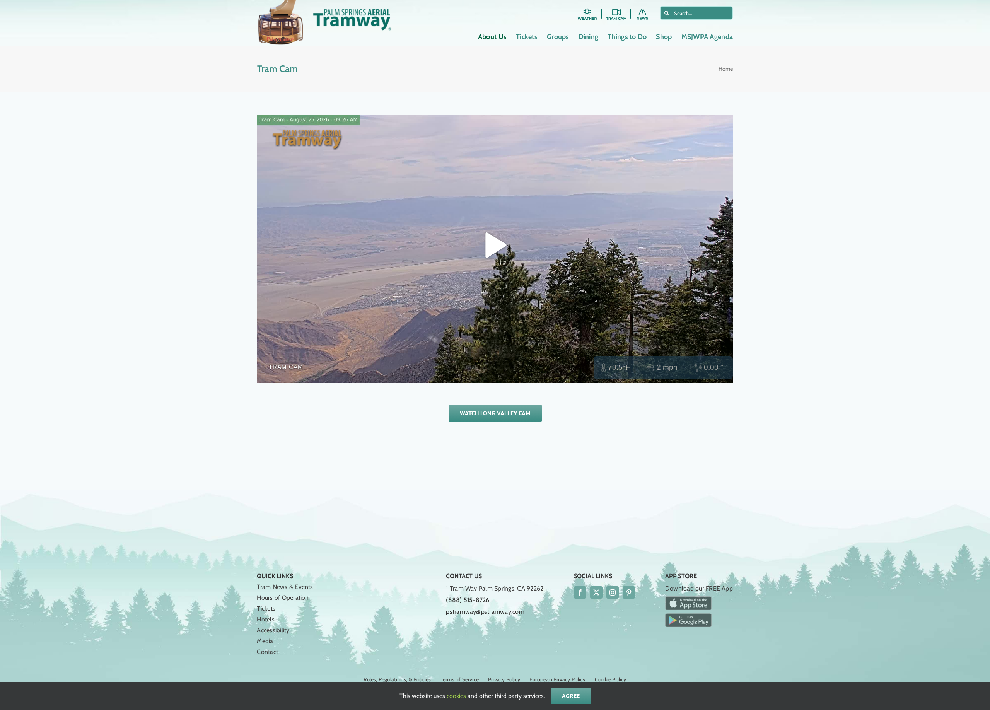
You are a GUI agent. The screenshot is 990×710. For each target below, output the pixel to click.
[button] (707, 126)
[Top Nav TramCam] (616, 9)
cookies (456, 696)
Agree (571, 696)
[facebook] (580, 592)
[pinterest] (629, 592)
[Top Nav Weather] (587, 9)
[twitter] (596, 592)
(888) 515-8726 (467, 600)
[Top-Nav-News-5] (645, 9)
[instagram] (612, 592)
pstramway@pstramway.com (485, 611)
